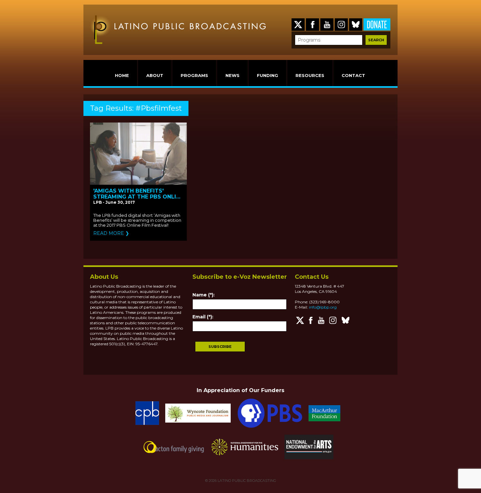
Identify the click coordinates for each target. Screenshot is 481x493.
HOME (122, 75)
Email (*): (202, 317)
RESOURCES (309, 75)
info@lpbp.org (323, 307)
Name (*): (203, 295)
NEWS (232, 75)
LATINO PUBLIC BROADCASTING (246, 480)
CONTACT (353, 75)
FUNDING (267, 75)
